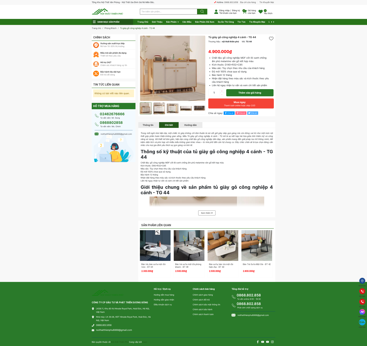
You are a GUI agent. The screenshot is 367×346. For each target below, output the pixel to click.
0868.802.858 (231, 2)
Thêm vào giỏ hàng (249, 92)
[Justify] (202, 11)
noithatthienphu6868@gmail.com (114, 330)
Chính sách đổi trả (201, 299)
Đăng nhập (224, 10)
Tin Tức (241, 22)
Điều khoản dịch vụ (163, 304)
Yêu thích (268, 13)
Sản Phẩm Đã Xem (204, 22)
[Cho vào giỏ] (155, 237)
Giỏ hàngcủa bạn (252, 11)
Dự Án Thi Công (226, 22)
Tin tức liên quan (106, 84)
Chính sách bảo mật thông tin (206, 304)
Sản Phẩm (171, 22)
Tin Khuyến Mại (266, 2)
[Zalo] (267, 342)
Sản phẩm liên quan (156, 225)
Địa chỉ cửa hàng (248, 2)
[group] (172, 68)
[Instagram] (272, 342)
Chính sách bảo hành (202, 309)
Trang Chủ (142, 22)
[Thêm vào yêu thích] (272, 38)
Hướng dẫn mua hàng (164, 295)
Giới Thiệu (157, 22)
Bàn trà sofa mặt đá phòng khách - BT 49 (188, 265)
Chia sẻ (230, 113)
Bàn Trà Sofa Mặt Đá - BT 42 (257, 264)
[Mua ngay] (155, 250)
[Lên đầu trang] (362, 334)
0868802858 (111, 123)
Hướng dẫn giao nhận (164, 299)
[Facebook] (257, 342)
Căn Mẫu (186, 22)
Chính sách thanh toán (203, 314)
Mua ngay (239, 104)
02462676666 (112, 114)
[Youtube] (262, 342)
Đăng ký (236, 10)
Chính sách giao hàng (203, 295)
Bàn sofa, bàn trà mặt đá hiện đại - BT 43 (221, 265)
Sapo (144, 342)
